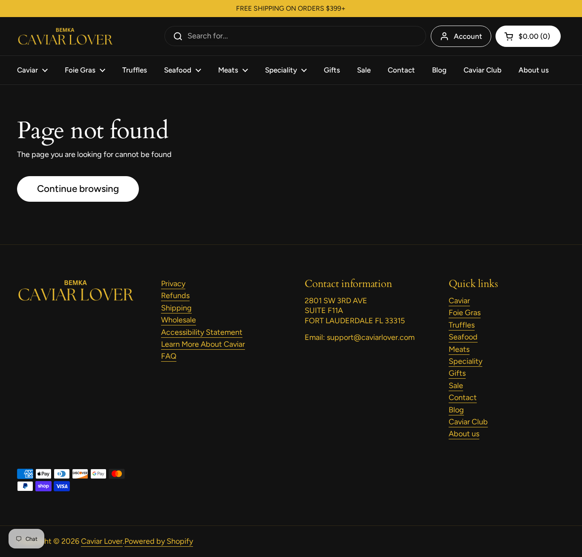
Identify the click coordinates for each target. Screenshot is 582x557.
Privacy (173, 283)
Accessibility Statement (201, 332)
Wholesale (178, 320)
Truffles (462, 325)
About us (464, 433)
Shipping (176, 308)
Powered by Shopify (158, 541)
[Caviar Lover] (65, 36)
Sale (456, 385)
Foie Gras (465, 312)
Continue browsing (78, 188)
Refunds (175, 295)
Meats (459, 349)
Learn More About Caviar (203, 344)
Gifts (457, 373)
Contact (463, 397)
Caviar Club (468, 421)
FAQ (168, 356)
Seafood (463, 337)
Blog (456, 410)
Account (468, 36)
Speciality (465, 361)
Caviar (459, 300)
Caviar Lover (102, 541)
